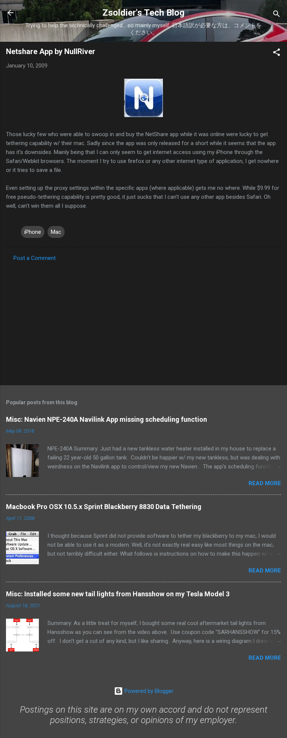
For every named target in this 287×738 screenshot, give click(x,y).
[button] (276, 53)
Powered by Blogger (148, 691)
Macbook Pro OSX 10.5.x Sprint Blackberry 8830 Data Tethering (103, 507)
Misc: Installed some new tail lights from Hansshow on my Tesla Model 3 (117, 594)
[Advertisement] (143, 321)
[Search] (276, 15)
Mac (56, 232)
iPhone (32, 232)
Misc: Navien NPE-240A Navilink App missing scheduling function (106, 419)
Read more (265, 483)
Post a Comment (34, 258)
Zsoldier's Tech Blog (143, 12)
